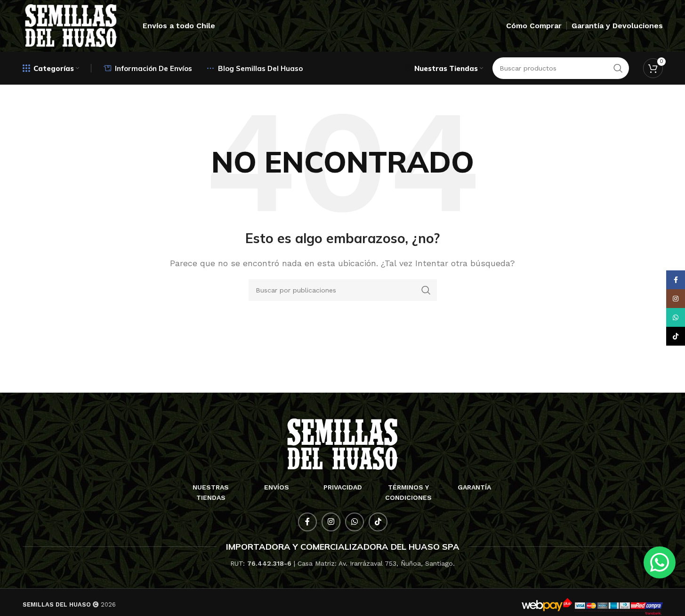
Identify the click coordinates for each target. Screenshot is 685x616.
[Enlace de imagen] (342, 443)
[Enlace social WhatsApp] (354, 522)
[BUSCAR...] (426, 290)
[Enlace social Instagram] (331, 522)
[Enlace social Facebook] (307, 522)
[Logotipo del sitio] (71, 25)
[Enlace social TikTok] (378, 522)
